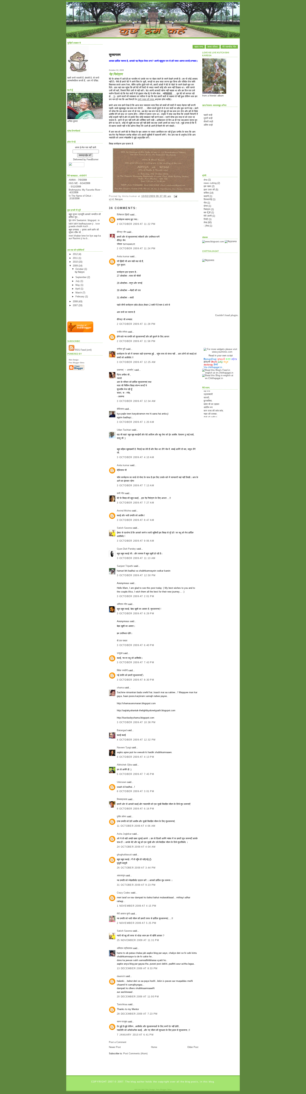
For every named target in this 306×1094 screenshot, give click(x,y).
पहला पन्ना (198, 46)
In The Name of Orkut (80, 195)
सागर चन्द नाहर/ (139, 1089)
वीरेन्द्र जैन (121, 232)
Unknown (121, 782)
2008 (75, 301)
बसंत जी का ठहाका (211, 397)
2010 (75, 261)
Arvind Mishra (124, 510)
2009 (75, 265)
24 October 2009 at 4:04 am (136, 846)
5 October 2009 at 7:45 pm (135, 774)
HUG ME (73, 183)
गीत (205, 202)
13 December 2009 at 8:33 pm (137, 968)
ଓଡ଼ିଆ (234, 359)
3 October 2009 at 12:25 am (136, 362)
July (77, 281)
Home (154, 1047)
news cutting (210, 183)
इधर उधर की (209, 189)
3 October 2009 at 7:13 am (135, 485)
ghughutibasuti (124, 854)
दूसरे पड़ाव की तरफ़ (146, 99)
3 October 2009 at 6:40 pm (135, 645)
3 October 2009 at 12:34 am (136, 401)
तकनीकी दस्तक (210, 413)
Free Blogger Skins (76, 363)
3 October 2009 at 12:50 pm (136, 575)
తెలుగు (214, 361)
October (79, 269)
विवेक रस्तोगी (122, 670)
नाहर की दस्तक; (210, 407)
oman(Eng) (210, 359)
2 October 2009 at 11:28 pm (136, 324)
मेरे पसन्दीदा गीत (229, 46)
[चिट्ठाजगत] (231, 241)
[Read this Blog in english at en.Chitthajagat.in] (220, 378)
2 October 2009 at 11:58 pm (136, 341)
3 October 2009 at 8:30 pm (135, 679)
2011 (75, 258)
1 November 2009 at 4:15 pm (136, 905)
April (78, 288)
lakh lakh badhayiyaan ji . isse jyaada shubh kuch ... (84, 225)
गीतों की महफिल (210, 410)
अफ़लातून (121, 875)
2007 (75, 305)
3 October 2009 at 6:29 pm (135, 613)
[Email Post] (175, 196)
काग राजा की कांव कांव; (213, 404)
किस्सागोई (208, 199)
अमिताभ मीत (122, 604)
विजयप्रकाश (122, 799)
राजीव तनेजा (122, 331)
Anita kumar (123, 256)
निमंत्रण (119, 199)
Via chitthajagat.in (213, 367)
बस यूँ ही (207, 212)
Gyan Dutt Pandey (126, 548)
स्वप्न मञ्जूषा (122, 1021)
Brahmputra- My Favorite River (84, 189)
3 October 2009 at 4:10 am (135, 457)
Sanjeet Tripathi (125, 566)
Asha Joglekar (124, 834)
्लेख (206, 225)
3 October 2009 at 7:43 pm (135, 662)
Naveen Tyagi (124, 747)
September (81, 277)
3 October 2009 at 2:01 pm (135, 596)
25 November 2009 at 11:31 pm (138, 940)
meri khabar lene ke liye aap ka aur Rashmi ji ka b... (85, 237)
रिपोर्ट (206, 219)
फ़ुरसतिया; (208, 394)
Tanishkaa (122, 1004)
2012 (75, 254)
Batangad (122, 730)
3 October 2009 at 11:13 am (136, 558)
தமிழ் (220, 361)
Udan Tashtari (124, 429)
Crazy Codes (123, 892)
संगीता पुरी (121, 349)
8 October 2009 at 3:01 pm (135, 791)
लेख (205, 222)
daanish (121, 976)
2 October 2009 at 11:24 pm (136, 248)
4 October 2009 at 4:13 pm (135, 757)
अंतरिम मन (208, 400)
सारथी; (207, 390)
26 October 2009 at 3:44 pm (136, 867)
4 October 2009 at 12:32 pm (136, 739)
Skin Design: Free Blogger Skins (158, 1089)
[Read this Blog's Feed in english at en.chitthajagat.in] (220, 372)
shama (120, 687)
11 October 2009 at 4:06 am (136, 826)
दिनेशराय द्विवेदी (123, 214)
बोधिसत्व (120, 409)
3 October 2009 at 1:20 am (135, 422)
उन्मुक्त (120, 653)
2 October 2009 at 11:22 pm (136, 224)
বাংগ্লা (228, 359)
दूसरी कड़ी (208, 118)
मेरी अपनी (208, 216)
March (79, 292)
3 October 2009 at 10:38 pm (136, 722)
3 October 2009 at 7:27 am (135, 502)
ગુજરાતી (221, 359)
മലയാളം (208, 364)
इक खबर (207, 186)
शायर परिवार (213, 46)
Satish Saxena (125, 528)
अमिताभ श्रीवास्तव (124, 948)
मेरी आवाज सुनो (123, 913)
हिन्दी (216, 364)
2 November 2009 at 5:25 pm (136, 923)
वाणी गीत (120, 493)
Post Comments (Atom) (135, 1053)
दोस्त (206, 206)
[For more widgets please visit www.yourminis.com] (221, 351)
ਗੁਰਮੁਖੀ (207, 361)
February (80, 296)
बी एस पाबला (122, 640)
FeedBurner (92, 159)
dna (205, 179)
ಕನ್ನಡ (225, 361)
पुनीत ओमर (121, 816)
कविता (206, 192)
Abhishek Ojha (124, 764)
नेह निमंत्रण (79, 272)
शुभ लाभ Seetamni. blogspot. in (84, 220)
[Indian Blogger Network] (80, 331)
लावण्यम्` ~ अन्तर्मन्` (125, 370)
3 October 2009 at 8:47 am (135, 520)
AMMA (72, 180)
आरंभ (206, 417)
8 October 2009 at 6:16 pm (135, 808)
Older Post (192, 1047)
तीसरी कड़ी (208, 121)
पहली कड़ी (208, 115)
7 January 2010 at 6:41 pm (135, 1034)
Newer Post (115, 1047)
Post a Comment (117, 1042)
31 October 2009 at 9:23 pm (136, 885)
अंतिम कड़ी (208, 125)
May (78, 285)
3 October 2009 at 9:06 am (135, 540)
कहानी (206, 196)
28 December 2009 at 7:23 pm (137, 1013)
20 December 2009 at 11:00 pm (138, 996)
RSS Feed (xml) (83, 350)
